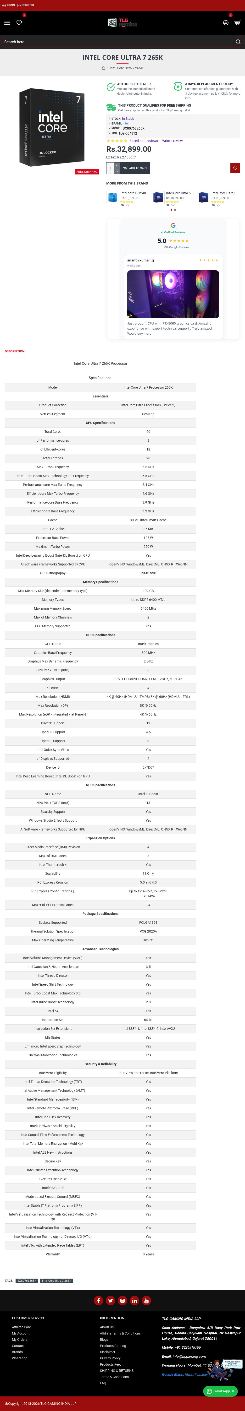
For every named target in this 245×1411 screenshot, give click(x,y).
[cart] (238, 23)
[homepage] (103, 68)
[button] (171, 210)
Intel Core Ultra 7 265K (56, 1280)
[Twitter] (110, 1300)
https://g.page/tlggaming (204, 1374)
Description (14, 351)
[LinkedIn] (134, 1300)
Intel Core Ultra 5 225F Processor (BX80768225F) (226, 193)
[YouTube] (146, 1300)
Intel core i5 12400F (135, 193)
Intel (125, 123)
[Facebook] (98, 1300)
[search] (238, 42)
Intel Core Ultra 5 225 (180, 193)
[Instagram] (122, 1300)
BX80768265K (26, 1280)
